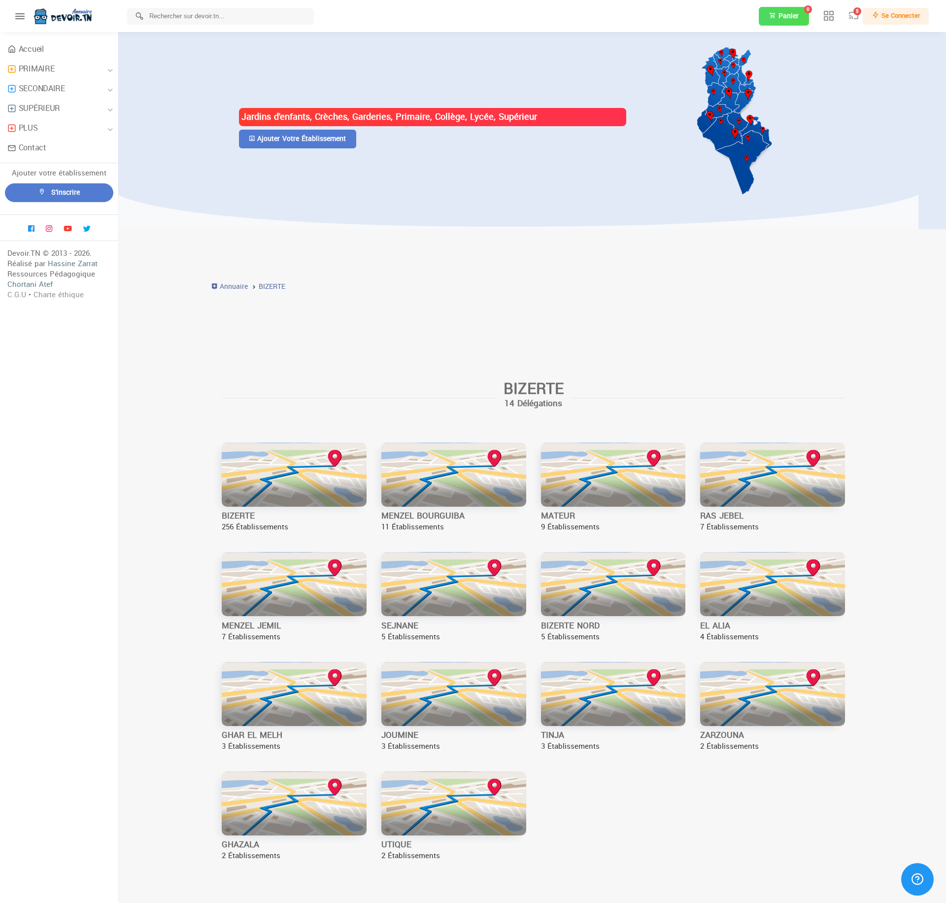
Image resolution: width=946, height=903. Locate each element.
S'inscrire (64, 192)
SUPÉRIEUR (39, 108)
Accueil (31, 49)
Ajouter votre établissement (300, 138)
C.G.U (16, 295)
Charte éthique (59, 295)
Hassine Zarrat (73, 264)
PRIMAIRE (37, 68)
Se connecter (899, 15)
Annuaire (232, 286)
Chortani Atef (30, 284)
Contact (32, 147)
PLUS (28, 128)
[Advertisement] (507, 332)
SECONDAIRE (42, 88)
